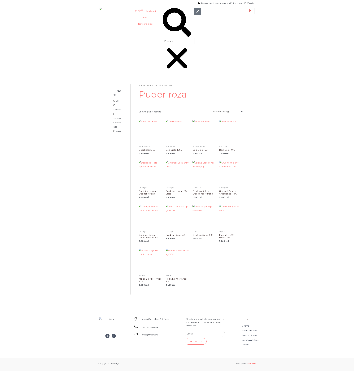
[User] (197, 11)
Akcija (145, 17)
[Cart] (249, 11)
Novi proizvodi (145, 24)
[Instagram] (107, 336)
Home (142, 85)
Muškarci (151, 11)
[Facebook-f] (114, 336)
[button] (177, 23)
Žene (138, 11)
